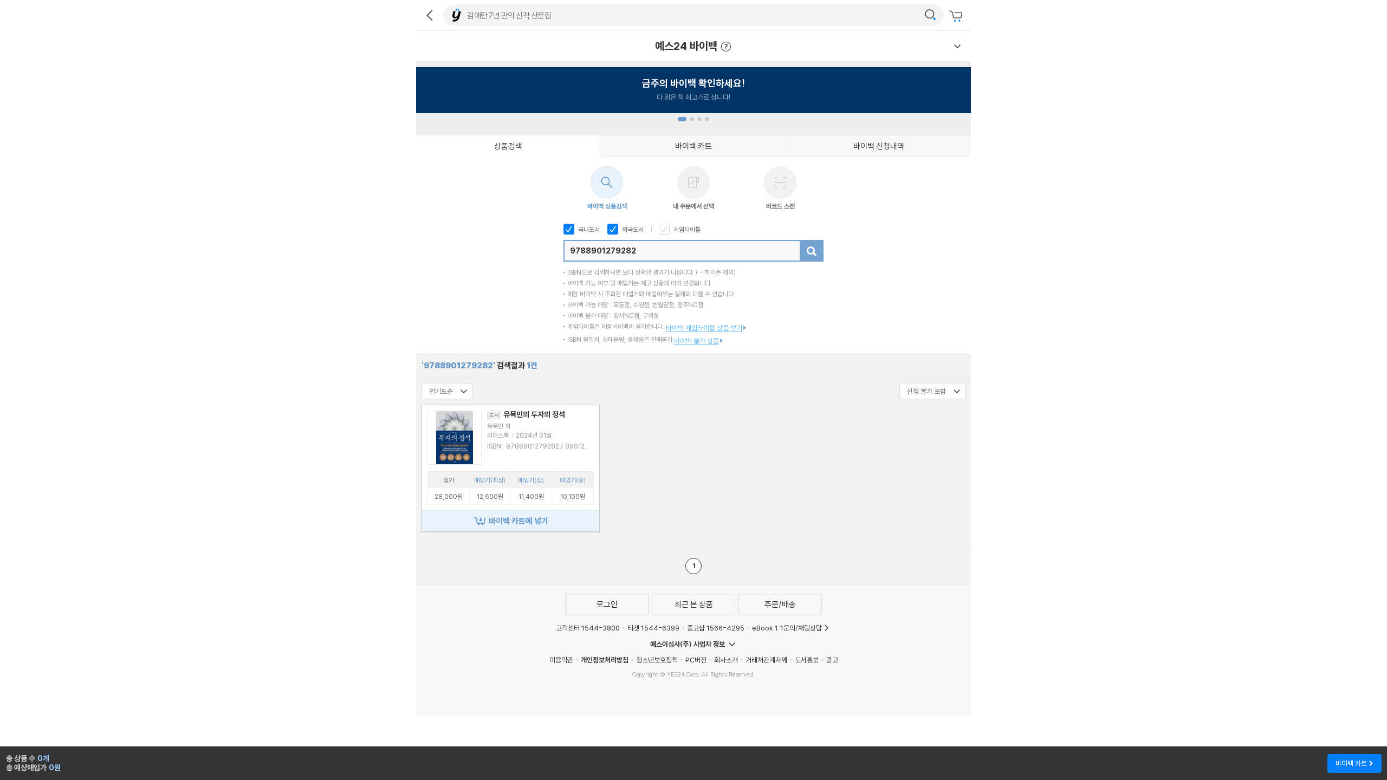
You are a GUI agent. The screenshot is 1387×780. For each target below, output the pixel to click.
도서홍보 (807, 659)
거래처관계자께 (766, 659)
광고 (832, 659)
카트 (957, 16)
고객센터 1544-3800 (588, 627)
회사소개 (726, 659)
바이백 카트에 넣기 (518, 521)
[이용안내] (957, 46)
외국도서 (632, 229)
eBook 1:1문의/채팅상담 (787, 627)
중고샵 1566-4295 (715, 627)
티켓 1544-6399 (653, 627)
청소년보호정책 (657, 659)
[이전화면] (429, 15)
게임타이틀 (686, 229)
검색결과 (479, 365)
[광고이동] (930, 15)
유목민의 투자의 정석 (527, 414)
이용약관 (561, 659)
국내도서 (588, 229)
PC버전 (696, 659)
